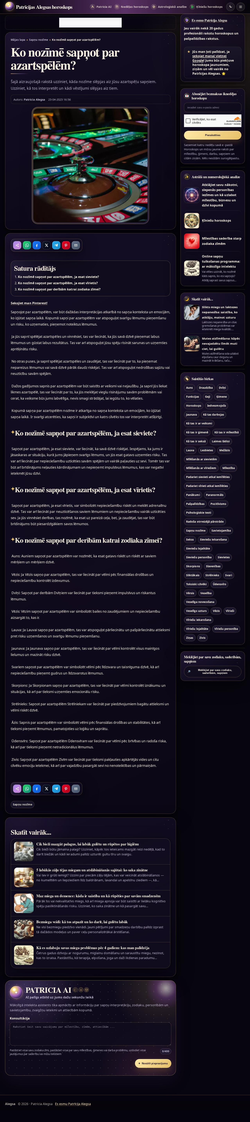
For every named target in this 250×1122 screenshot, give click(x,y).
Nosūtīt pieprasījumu (153, 1063)
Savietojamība (221, 530)
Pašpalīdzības (195, 504)
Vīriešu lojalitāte (197, 629)
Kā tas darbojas (213, 414)
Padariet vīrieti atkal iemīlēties (207, 486)
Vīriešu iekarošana (198, 620)
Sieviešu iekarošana (213, 539)
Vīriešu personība (226, 629)
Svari (228, 575)
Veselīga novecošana (200, 602)
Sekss (190, 539)
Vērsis (190, 593)
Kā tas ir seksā (196, 441)
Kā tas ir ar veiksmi (199, 423)
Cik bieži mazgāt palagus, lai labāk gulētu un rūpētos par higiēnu (87, 844)
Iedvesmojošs (216, 405)
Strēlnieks (212, 575)
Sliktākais (192, 575)
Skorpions (193, 566)
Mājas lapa (18, 40)
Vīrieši (230, 611)
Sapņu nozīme (38, 40)
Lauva (190, 450)
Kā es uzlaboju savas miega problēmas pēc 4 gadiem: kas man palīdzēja (92, 947)
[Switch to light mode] (230, 7)
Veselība (206, 593)
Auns (189, 387)
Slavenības (213, 566)
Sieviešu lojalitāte (198, 548)
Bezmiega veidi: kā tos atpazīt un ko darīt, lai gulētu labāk (82, 922)
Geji (207, 396)
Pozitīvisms (218, 504)
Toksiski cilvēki (196, 584)
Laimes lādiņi (221, 441)
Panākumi (193, 495)
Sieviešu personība (199, 557)
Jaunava (191, 414)
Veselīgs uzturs (196, 611)
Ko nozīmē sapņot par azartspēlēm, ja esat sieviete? (58, 277)
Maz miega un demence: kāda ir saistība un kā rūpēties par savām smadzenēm (98, 896)
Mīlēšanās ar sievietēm (201, 459)
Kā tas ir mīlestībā (226, 432)
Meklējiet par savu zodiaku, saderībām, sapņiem (209, 671)
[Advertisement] (90, 22)
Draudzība (206, 387)
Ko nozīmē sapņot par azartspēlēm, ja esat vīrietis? (58, 283)
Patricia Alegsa (34, 99)
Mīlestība (228, 468)
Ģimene (221, 396)
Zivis (202, 638)
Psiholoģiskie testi (198, 512)
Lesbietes (206, 450)
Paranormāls (214, 495)
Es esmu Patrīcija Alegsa (209, 20)
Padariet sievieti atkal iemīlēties (208, 477)
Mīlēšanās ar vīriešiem (201, 468)
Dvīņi (222, 387)
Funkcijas (192, 396)
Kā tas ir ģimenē (197, 432)
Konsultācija (20, 1018)
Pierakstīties (213, 135)
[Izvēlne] (240, 7)
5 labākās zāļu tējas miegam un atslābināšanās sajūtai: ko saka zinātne (92, 870)
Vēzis (216, 611)
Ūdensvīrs (219, 584)
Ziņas (189, 638)
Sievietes (224, 557)
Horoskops (193, 405)
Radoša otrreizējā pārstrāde (205, 521)
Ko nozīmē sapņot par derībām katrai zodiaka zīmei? (59, 289)
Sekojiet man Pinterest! (29, 303)
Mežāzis (224, 450)
